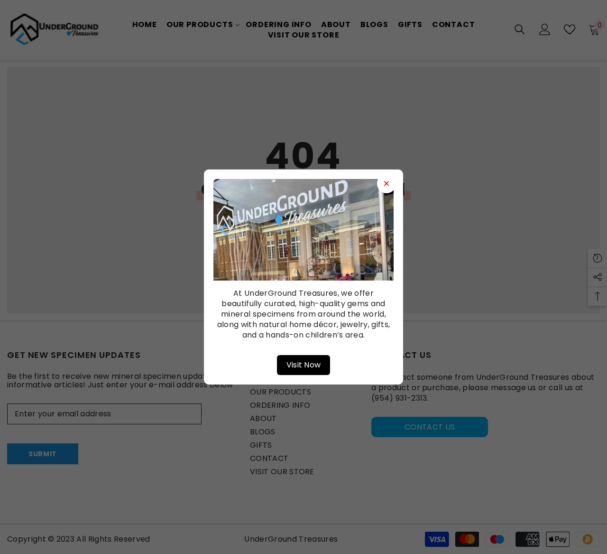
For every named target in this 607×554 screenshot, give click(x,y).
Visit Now (303, 364)
